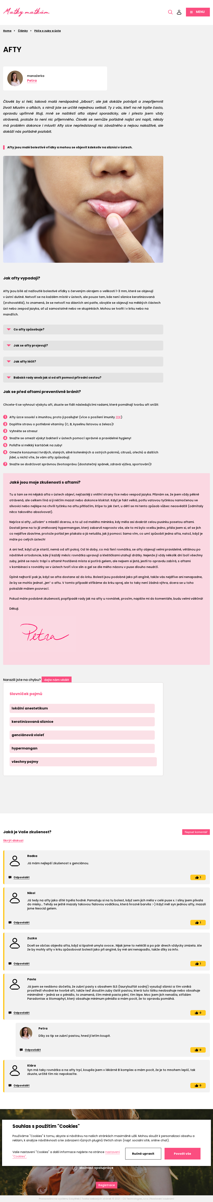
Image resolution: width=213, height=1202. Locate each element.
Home (7, 31)
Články (23, 31)
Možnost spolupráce (96, 1168)
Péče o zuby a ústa (47, 31)
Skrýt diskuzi (13, 840)
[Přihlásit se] (179, 12)
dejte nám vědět (56, 680)
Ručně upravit (143, 1154)
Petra (32, 80)
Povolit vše (182, 1154)
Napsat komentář (196, 832)
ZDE (118, 417)
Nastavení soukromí (162, 1198)
